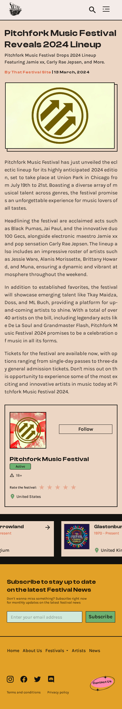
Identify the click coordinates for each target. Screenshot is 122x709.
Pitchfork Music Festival (49, 459)
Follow (85, 429)
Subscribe (100, 617)
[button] (13, 650)
